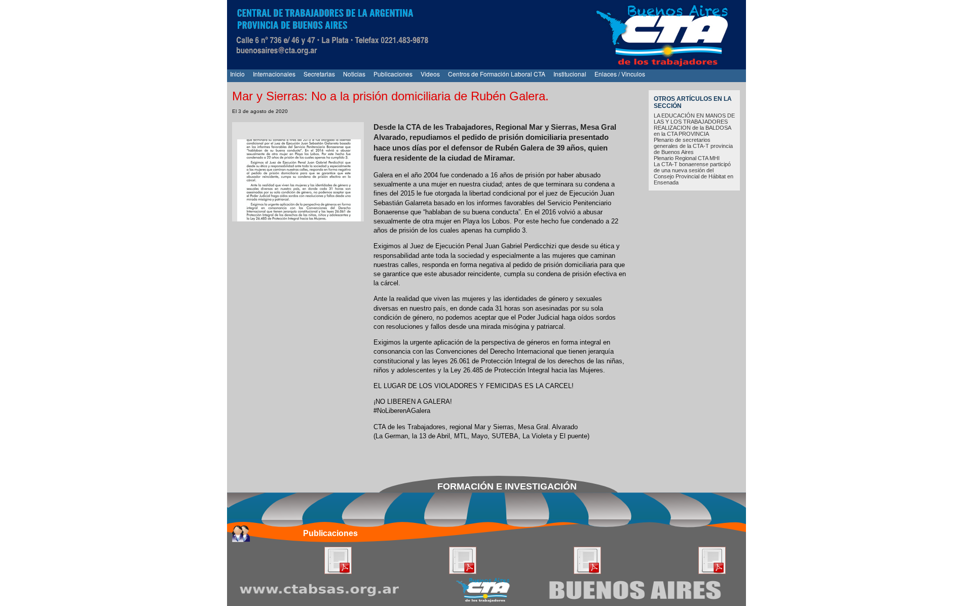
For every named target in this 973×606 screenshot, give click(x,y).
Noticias (354, 73)
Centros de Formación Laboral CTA (496, 73)
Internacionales (274, 73)
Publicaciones (393, 73)
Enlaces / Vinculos (619, 73)
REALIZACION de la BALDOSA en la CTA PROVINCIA (692, 131)
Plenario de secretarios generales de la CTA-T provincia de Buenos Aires (693, 146)
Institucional (569, 73)
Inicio (237, 73)
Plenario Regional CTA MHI (687, 158)
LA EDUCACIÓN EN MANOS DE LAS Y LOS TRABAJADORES (694, 118)
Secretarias (319, 73)
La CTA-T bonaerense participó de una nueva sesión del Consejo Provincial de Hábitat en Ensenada (693, 173)
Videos (430, 73)
